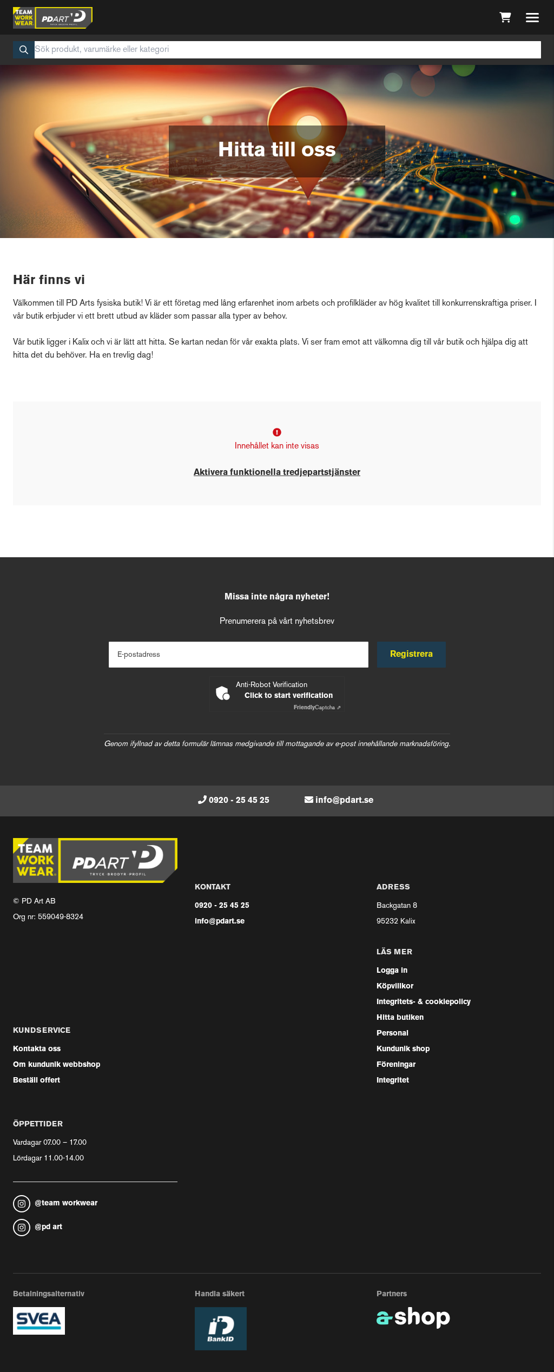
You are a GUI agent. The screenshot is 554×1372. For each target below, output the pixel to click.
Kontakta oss (37, 1049)
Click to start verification (289, 696)
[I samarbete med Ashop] (413, 1318)
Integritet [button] (393, 1080)
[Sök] (24, 49)
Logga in (392, 970)
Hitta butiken (400, 1017)
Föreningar (396, 1064)
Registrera (411, 654)
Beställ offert (36, 1080)
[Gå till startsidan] (53, 18)
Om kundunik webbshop (56, 1064)
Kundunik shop (403, 1049)
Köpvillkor (395, 986)
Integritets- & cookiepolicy (424, 1002)
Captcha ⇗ (317, 707)
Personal (392, 1033)
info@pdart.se (344, 800)
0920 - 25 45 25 (239, 800)
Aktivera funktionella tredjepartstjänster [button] (277, 473)
